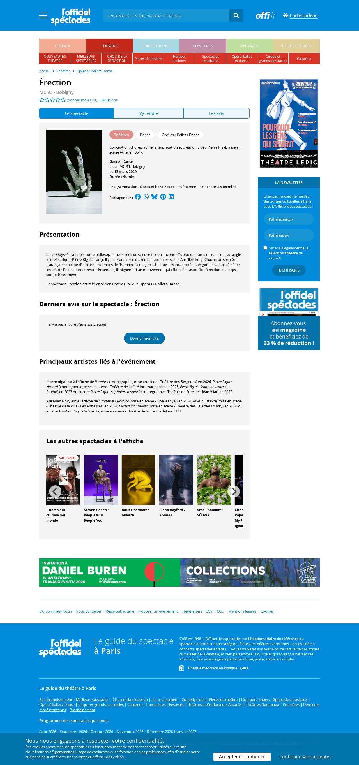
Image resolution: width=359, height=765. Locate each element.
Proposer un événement (157, 611)
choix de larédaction (117, 58)
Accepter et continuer (242, 757)
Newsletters (192, 611)
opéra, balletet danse (242, 58)
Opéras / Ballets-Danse (159, 283)
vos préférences (152, 751)
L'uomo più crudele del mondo (55, 515)
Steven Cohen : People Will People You (96, 515)
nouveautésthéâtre (55, 58)
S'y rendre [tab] (148, 113)
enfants (249, 45)
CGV (209, 611)
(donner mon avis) (82, 100)
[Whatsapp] (146, 197)
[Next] (233, 491)
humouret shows (179, 58)
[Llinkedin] (171, 197)
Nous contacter (89, 611)
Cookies (267, 611)
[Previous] (55, 491)
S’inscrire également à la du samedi (288, 253)
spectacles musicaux (210, 58)
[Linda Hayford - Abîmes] (176, 479)
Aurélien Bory (58, 401)
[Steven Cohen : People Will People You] (101, 479)
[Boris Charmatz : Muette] (138, 479)
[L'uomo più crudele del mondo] (63, 479)
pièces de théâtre (148, 58)
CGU (220, 611)
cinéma (62, 45)
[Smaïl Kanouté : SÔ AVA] (214, 479)
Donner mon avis (144, 338)
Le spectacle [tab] (76, 113)
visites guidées (296, 45)
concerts (203, 45)
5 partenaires (63, 751)
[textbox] (166, 15)
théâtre (109, 45)
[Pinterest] (163, 197)
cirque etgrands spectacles (273, 58)
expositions (156, 45)
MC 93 (124, 166)
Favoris (111, 100)
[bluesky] (154, 197)
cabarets (304, 58)
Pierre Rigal (56, 381)
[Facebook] (138, 197)
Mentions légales (242, 611)
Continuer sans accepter (305, 757)
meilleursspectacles (86, 58)
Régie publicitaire (120, 611)
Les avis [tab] (216, 113)
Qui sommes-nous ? (55, 611)
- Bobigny (56, 92)
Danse (128, 161)
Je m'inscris (289, 270)
